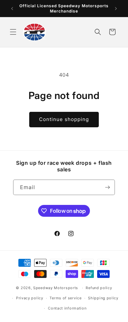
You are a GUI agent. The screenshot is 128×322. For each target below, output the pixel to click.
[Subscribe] (107, 187)
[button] (13, 32)
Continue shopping (64, 119)
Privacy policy (29, 298)
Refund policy (99, 287)
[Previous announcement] (12, 8)
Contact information (67, 308)
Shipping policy (103, 298)
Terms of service (65, 298)
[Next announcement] (116, 8)
